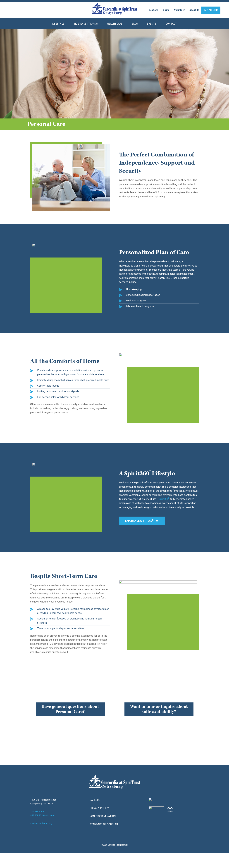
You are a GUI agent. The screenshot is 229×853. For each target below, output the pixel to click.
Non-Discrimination (103, 816)
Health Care (114, 23)
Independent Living (86, 23)
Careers (95, 800)
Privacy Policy (99, 808)
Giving (166, 10)
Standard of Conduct (104, 824)
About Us (194, 10)
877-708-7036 (211, 10)
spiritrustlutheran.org (41, 823)
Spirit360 (163, 499)
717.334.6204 (37, 811)
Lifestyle (58, 23)
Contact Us (159, 720)
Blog (135, 23)
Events (151, 23)
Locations (153, 10)
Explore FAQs (70, 720)
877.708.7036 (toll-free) (42, 815)
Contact (171, 23)
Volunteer (179, 10)
